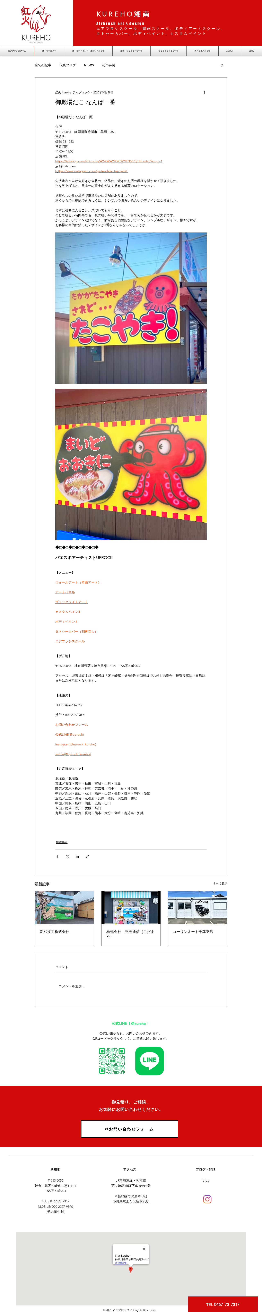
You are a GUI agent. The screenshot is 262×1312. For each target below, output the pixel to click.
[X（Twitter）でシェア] (67, 856)
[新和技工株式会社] (64, 907)
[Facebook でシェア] (57, 856)
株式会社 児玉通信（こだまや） (130, 934)
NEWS (89, 65)
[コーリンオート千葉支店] (197, 907)
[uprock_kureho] (207, 1199)
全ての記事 (43, 65)
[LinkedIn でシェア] (77, 856)
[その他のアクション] (204, 92)
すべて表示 (220, 883)
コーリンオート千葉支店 (193, 931)
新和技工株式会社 (54, 931)
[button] (222, 65)
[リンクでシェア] (87, 856)
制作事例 (108, 65)
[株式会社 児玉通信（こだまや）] (131, 907)
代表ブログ (67, 65)
